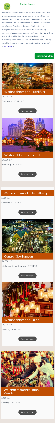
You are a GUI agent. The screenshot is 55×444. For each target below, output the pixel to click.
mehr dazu (8, 46)
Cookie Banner (27, 4)
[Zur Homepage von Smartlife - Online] (7, 7)
